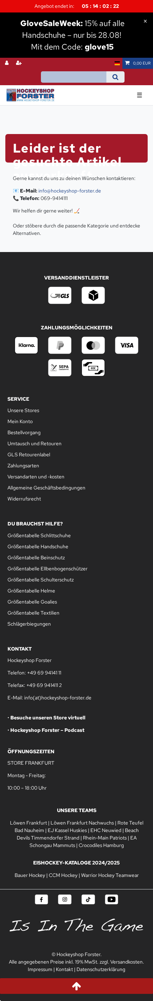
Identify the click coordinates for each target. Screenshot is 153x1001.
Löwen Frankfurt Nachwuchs (82, 823)
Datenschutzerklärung (100, 969)
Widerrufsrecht (24, 499)
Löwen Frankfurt (28, 823)
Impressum (40, 969)
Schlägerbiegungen (29, 624)
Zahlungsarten (23, 465)
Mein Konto (20, 421)
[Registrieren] (20, 63)
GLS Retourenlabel (28, 454)
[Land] (117, 63)
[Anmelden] (7, 63)
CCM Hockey (63, 875)
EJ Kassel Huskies (67, 830)
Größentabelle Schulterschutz (40, 579)
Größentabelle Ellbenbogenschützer (47, 568)
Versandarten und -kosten (35, 476)
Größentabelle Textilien (33, 613)
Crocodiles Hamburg (101, 845)
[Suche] (115, 77)
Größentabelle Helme (31, 590)
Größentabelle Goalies (32, 602)
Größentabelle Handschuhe (37, 546)
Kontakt (64, 969)
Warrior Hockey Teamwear (110, 875)
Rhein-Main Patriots (105, 838)
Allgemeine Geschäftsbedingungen (46, 487)
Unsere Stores (23, 410)
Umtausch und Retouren (34, 443)
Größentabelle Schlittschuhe (39, 535)
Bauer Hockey (30, 875)
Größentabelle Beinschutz (36, 557)
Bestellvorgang (24, 432)
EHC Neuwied (105, 830)
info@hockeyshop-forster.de (69, 191)
